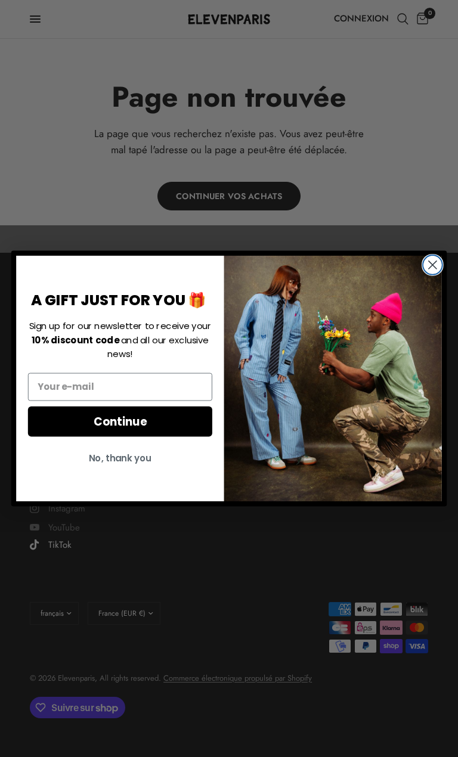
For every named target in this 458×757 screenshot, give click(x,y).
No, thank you (120, 457)
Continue (120, 421)
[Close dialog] (432, 265)
